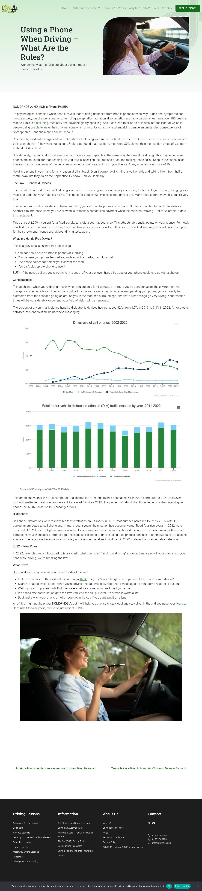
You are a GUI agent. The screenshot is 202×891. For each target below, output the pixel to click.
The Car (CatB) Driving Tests (71, 841)
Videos (61, 855)
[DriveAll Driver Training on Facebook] (154, 823)
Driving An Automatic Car (70, 828)
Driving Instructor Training (25, 861)
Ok (169, 886)
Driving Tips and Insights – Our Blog (75, 851)
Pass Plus (18, 856)
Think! (83, 579)
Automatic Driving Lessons (26, 823)
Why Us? (107, 823)
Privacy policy (182, 886)
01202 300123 (159, 839)
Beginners (18, 828)
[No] (198, 886)
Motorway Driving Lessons (26, 852)
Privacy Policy (109, 842)
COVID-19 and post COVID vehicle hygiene (123, 847)
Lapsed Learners (21, 847)
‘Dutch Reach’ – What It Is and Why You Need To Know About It (150, 768)
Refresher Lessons (22, 842)
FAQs (105, 832)
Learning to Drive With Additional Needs (32, 837)
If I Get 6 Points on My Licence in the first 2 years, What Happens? (54, 768)
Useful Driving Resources (70, 846)
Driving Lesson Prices (113, 828)
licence (180, 603)
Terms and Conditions (113, 837)
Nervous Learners (21, 832)
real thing (42, 123)
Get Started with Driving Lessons (74, 823)
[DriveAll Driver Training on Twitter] (150, 823)
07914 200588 (159, 835)
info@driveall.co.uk (161, 843)
